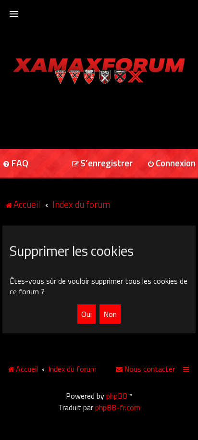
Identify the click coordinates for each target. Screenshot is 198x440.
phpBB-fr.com (117, 407)
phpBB (116, 396)
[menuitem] (102, 163)
